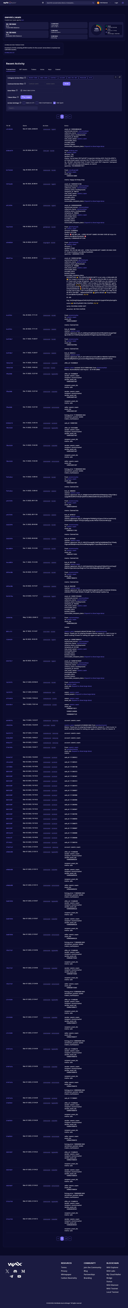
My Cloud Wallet (113, 1274)
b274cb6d (9, 170)
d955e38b (9, 572)
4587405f (9, 1152)
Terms (64, 1267)
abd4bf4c (9, 720)
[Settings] (42, 2)
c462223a (9, 725)
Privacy (64, 1271)
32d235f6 (9, 525)
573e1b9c (9, 747)
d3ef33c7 (9, 661)
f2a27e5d (9, 227)
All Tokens (27, 97)
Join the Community (92, 1267)
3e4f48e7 (9, 339)
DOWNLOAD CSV (9, 52)
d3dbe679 (9, 151)
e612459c (9, 205)
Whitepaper (66, 1274)
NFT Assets (23, 69)
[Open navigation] (122, 2)
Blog (86, 1271)
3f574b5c (9, 842)
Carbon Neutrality (69, 1278)
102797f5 (9, 682)
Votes (42, 69)
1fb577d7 (9, 950)
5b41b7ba (9, 596)
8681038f (9, 771)
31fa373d (9, 1201)
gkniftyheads (73, 227)
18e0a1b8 (9, 363)
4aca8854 (9, 548)
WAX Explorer (112, 1267)
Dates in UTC (30, 103)
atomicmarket (102, 368)
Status (109, 1281)
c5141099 (9, 1000)
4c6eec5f (9, 838)
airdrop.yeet (73, 151)
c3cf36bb (9, 767)
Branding (88, 1278)
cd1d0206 (9, 129)
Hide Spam (59, 103)
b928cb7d (9, 423)
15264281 (9, 639)
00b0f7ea (9, 258)
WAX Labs (110, 1271)
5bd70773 (9, 733)
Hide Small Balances (45, 103)
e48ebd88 (9, 852)
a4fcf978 (9, 501)
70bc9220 (9, 428)
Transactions (10, 69)
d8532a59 (9, 833)
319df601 (9, 1103)
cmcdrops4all (73, 170)
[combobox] (70, 2)
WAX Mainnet (104, 3)
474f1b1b (9, 1049)
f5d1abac (9, 477)
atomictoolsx (73, 315)
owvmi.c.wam (82, 139)
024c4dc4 (9, 704)
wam (22, 20)
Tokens (33, 69)
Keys (49, 69)
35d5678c (9, 618)
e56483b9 (9, 242)
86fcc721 (9, 631)
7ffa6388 (9, 374)
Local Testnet (112, 1292)
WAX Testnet (112, 1288)
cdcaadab (9, 762)
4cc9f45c (9, 315)
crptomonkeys (83, 131)
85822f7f (9, 743)
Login (116, 3)
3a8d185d (9, 901)
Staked (57, 69)
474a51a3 (9, 847)
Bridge (109, 1278)
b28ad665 (9, 738)
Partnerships (89, 1274)
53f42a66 (9, 184)
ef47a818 (9, 698)
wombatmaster (101, 631)
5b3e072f (9, 757)
